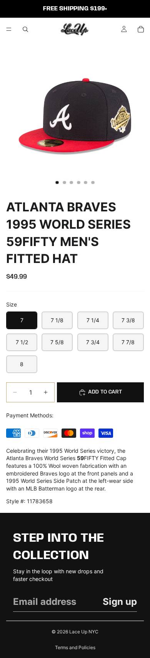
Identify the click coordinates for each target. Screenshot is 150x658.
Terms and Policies (75, 647)
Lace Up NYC (83, 632)
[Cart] (140, 29)
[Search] (25, 29)
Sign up (120, 601)
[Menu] (9, 29)
